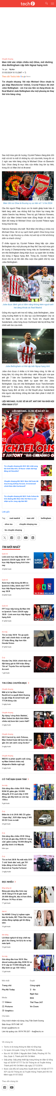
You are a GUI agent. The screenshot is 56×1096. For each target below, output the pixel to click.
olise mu (9, 524)
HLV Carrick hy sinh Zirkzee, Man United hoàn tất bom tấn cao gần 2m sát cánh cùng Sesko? (17, 740)
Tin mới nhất (11, 547)
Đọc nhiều (8, 882)
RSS (32, 998)
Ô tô (3, 658)
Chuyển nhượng (7, 59)
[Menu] (52, 3)
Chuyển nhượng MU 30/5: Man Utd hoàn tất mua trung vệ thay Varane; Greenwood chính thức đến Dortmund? (21, 483)
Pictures (9, 1006)
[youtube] (26, 537)
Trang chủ (6, 985)
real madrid (15, 518)
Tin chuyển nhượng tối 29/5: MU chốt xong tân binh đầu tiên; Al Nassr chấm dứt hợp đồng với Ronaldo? (21, 468)
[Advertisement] (28, 126)
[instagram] (18, 537)
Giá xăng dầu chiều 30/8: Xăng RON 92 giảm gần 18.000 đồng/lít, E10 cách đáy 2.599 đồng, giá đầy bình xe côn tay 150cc (16, 794)
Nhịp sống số (6, 888)
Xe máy (4, 632)
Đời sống (5, 935)
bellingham (46, 518)
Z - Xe (33, 989)
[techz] (28, 4)
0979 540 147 (17, 1024)
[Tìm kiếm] (45, 3)
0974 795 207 (24, 1031)
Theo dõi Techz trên (11, 76)
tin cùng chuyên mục (14, 683)
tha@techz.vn (37, 1031)
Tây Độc (12, 69)
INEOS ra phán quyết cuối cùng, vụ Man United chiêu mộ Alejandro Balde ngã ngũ (16, 762)
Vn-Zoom (34, 1006)
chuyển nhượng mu (28, 524)
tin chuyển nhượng (13, 530)
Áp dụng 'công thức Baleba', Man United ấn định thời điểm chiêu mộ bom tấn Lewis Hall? (15, 718)
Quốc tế (5, 554)
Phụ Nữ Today (8, 989)
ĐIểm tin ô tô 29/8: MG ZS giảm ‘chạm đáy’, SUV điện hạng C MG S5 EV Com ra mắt (17, 817)
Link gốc (6, 512)
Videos (8, 1002)
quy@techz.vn (13, 1028)
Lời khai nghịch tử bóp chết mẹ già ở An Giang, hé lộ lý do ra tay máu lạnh (16, 941)
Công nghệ (35, 985)
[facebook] (11, 537)
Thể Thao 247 (36, 1002)
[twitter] (4, 537)
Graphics (9, 1011)
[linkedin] (33, 537)
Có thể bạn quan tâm (14, 779)
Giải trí (4, 911)
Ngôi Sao (34, 994)
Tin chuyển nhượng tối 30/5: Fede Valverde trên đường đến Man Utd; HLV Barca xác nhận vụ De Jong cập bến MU (21, 498)
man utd (30, 518)
